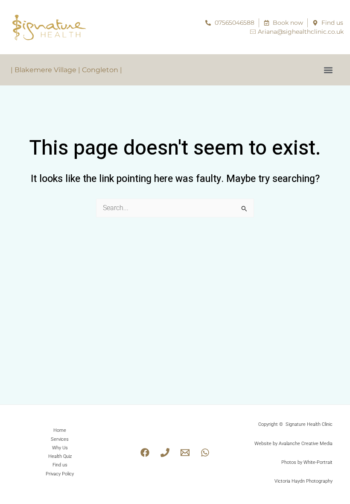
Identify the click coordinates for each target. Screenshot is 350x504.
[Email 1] (185, 452)
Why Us (60, 448)
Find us (59, 465)
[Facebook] (144, 452)
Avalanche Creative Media (305, 443)
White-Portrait (317, 462)
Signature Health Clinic (309, 424)
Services (60, 439)
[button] (328, 70)
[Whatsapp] (205, 452)
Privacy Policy (60, 474)
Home (59, 430)
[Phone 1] (164, 452)
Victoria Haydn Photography (303, 481)
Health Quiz (60, 456)
